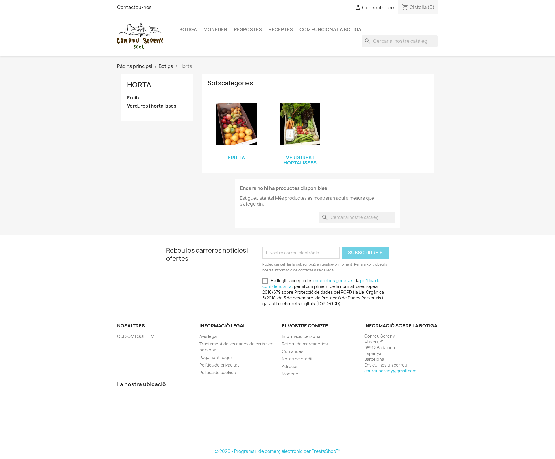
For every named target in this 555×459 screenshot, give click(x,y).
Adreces (290, 366)
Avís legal (208, 336)
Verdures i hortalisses (151, 106)
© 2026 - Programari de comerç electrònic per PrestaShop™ (277, 451)
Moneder (215, 29)
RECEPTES (281, 29)
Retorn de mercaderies (305, 344)
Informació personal (301, 336)
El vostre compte (305, 326)
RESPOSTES (248, 29)
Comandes (293, 351)
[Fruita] (236, 124)
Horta (139, 85)
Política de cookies (217, 372)
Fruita (133, 98)
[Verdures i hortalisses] (300, 124)
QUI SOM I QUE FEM (135, 336)
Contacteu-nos (134, 7)
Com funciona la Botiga (330, 29)
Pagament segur (215, 357)
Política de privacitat (219, 365)
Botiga (188, 29)
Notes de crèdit (297, 359)
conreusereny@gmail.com (390, 370)
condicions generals (333, 280)
